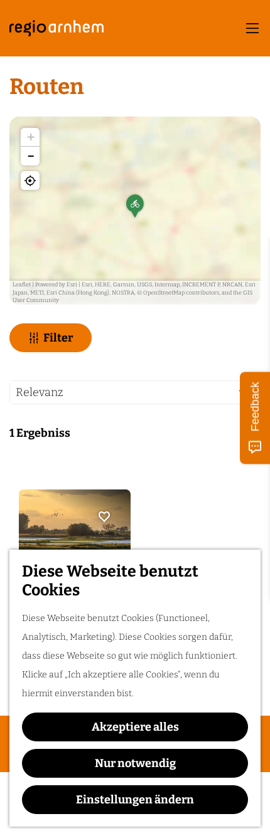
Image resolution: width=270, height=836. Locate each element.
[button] (135, 210)
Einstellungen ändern (135, 800)
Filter (58, 338)
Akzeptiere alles (135, 727)
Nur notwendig (135, 763)
